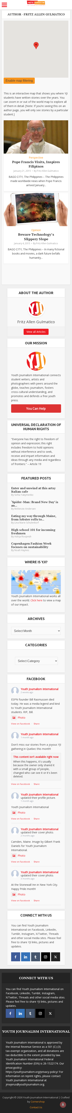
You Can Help (36, 408)
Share (37, 723)
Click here (36, 600)
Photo (21, 717)
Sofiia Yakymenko (23, 494)
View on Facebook (20, 723)
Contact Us (36, 1107)
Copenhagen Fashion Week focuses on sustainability (31, 545)
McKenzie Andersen (25, 508)
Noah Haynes (21, 550)
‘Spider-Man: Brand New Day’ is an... (34, 503)
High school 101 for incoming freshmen (33, 531)
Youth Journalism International (39, 689)
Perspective (36, 157)
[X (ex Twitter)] (55, 956)
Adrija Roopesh (22, 536)
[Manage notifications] (63, 1105)
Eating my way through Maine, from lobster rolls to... (33, 517)
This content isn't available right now (36, 757)
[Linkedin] (25, 956)
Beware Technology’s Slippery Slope (36, 236)
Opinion (36, 230)
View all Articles (36, 332)
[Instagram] (45, 956)
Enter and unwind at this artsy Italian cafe (33, 489)
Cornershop (38, 1101)
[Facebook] (15, 956)
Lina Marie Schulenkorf (26, 522)
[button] (36, 46)
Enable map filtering (19, 80)
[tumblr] (35, 956)
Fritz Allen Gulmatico (48, 170)
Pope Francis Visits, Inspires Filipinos (36, 164)
